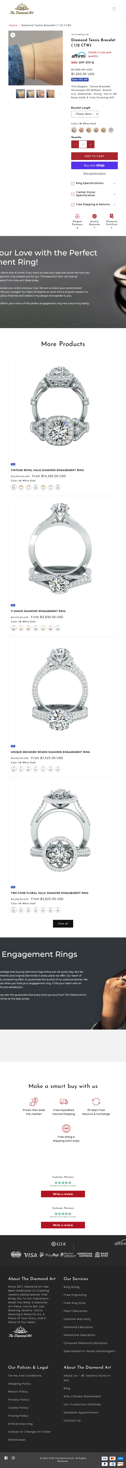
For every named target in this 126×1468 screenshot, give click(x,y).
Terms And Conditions (25, 1376)
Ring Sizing (72, 1287)
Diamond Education (78, 1327)
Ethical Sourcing (20, 1424)
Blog (67, 1388)
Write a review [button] (63, 1194)
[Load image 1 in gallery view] (20, 94)
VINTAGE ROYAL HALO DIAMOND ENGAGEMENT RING (47, 470)
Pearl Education (76, 1311)
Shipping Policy (19, 1384)
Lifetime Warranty (77, 1319)
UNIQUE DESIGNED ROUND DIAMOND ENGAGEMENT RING (50, 752)
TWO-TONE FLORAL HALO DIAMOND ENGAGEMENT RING (49, 893)
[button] (114, 8)
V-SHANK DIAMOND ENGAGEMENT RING (38, 611)
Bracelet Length (80, 108)
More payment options (95, 173)
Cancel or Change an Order (29, 1432)
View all (63, 923)
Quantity (76, 137)
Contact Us (72, 1420)
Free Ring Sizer (75, 1303)
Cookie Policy (18, 1408)
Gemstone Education (79, 1335)
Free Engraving (75, 1295)
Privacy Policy (18, 1400)
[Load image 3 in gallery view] (40, 94)
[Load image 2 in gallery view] (30, 94)
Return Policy (18, 1391)
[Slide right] (59, 93)
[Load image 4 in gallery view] (50, 94)
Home (13, 25)
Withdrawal (16, 1440)
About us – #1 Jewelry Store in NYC (87, 1378)
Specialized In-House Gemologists (89, 1351)
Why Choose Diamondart (82, 1396)
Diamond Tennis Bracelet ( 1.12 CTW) (46, 25)
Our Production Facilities (82, 1404)
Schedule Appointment (81, 1412)
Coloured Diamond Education (86, 1343)
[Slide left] (11, 93)
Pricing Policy (18, 1416)
